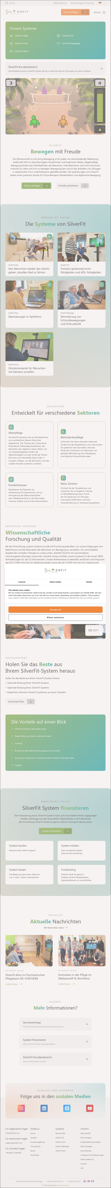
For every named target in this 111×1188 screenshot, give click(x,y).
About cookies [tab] (55, 582)
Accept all (55, 609)
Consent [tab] (21, 582)
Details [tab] (89, 582)
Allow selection (55, 617)
